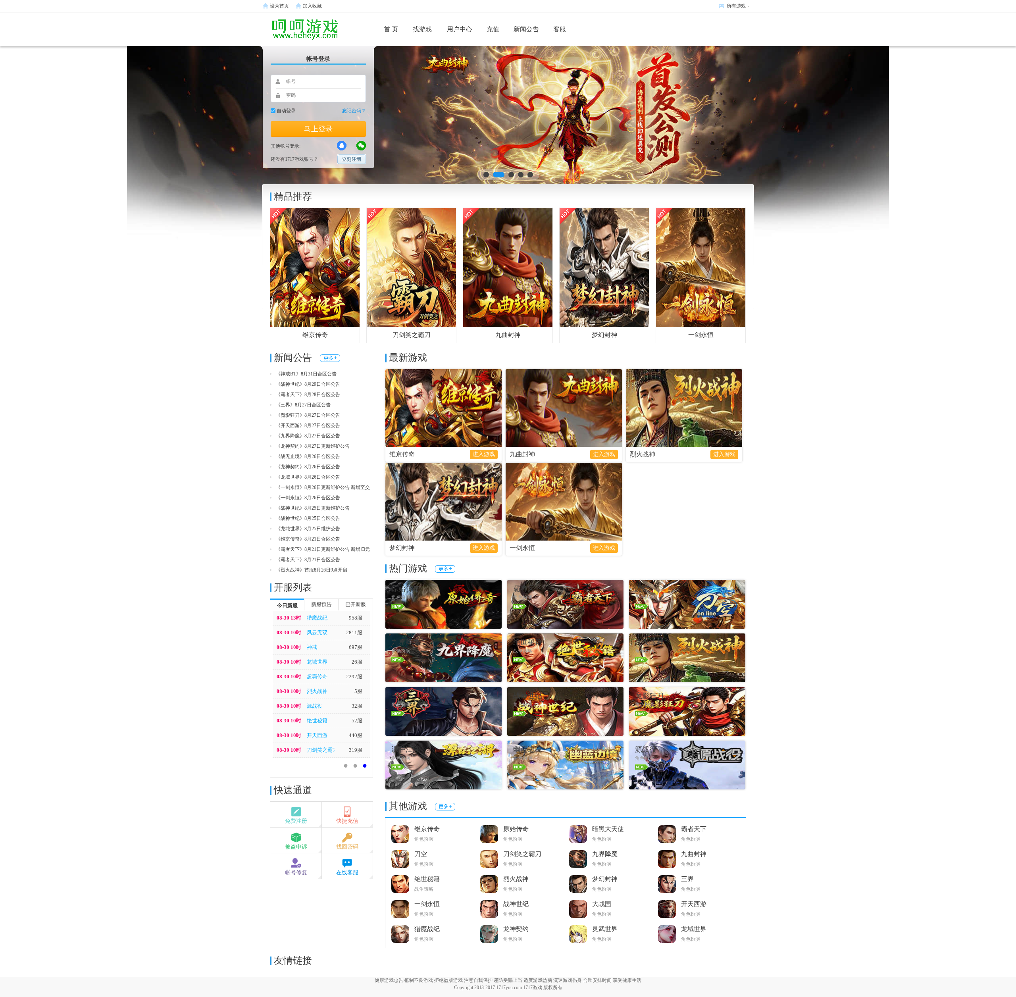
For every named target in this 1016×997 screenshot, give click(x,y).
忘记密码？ (354, 111)
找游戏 (422, 29)
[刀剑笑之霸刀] (411, 267)
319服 (355, 750)
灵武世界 (605, 929)
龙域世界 (317, 662)
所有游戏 (736, 6)
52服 (357, 721)
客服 (559, 29)
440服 (355, 735)
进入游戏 (484, 454)
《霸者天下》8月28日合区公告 (308, 394)
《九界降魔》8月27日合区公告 (308, 436)
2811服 (354, 632)
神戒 (312, 647)
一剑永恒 (701, 334)
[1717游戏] (291, 29)
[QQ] (341, 145)
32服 (357, 706)
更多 (330, 358)
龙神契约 (516, 929)
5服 (358, 691)
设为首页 (279, 6)
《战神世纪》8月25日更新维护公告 (313, 508)
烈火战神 (317, 691)
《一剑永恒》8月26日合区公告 (308, 497)
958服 (355, 618)
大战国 (601, 904)
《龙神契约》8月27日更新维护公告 (313, 446)
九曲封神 (508, 334)
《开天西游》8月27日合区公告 (308, 425)
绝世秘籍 (317, 721)
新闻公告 (526, 29)
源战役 (314, 706)
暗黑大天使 (608, 829)
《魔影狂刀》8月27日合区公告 (308, 415)
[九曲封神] (507, 267)
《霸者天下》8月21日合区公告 (308, 559)
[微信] (361, 145)
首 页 (391, 29)
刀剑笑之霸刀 (412, 334)
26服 (357, 662)
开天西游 (317, 735)
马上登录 (318, 129)
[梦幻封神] (604, 267)
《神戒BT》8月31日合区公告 (306, 374)
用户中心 (459, 29)
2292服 (354, 676)
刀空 (420, 854)
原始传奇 (516, 829)
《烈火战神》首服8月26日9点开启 (311, 570)
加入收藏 (312, 6)
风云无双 (317, 632)
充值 (493, 29)
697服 (355, 647)
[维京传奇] (315, 267)
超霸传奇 (317, 676)
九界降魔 (605, 854)
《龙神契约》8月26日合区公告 (308, 467)
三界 (687, 879)
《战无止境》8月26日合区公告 (308, 456)
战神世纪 (516, 904)
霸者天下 (693, 829)
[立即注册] (351, 159)
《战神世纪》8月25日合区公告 (308, 518)
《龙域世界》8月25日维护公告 (308, 528)
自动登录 (286, 111)
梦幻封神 (604, 334)
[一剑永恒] (700, 267)
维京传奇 (315, 334)
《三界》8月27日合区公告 (303, 405)
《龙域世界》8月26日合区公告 (308, 477)
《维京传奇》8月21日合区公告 (308, 539)
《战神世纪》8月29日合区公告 (308, 384)
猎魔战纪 (317, 618)
